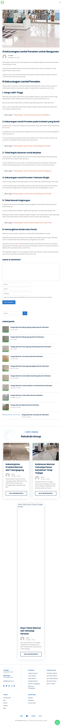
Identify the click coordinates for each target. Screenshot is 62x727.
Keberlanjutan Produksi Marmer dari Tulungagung (15, 467)
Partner (5, 703)
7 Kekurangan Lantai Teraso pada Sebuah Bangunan (32, 171)
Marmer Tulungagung (34, 684)
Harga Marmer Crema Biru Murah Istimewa (26, 395)
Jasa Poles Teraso (51, 681)
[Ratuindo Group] (2, 2)
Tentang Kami (7, 698)
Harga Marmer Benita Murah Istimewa (24, 405)
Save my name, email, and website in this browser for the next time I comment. (28, 297)
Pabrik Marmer (32, 678)
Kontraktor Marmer (52, 673)
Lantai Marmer (32, 676)
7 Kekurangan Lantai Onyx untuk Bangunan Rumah (32, 146)
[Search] (25, 313)
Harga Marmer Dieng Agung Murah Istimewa (27, 337)
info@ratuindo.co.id (8, 681)
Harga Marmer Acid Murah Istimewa (35, 415)
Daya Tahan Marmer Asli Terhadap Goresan (30, 631)
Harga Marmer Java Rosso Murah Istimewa (26, 356)
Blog (4, 708)
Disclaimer (31, 700)
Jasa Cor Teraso (51, 684)
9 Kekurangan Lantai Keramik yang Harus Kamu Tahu (32, 223)
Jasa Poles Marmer (52, 676)
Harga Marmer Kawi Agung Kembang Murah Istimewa (30, 347)
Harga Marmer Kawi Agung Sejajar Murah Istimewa (29, 366)
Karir (4, 700)
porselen (15, 244)
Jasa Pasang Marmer (52, 678)
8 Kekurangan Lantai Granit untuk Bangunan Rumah (32, 194)
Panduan (30, 698)
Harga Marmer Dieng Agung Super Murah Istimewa (29, 327)
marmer (7, 128)
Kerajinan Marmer (33, 673)
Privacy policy (32, 703)
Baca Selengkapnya (16, 493)
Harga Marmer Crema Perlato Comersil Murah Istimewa (31, 386)
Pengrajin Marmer (33, 681)
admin (11, 55)
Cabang (5, 705)
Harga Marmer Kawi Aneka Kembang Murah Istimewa (30, 376)
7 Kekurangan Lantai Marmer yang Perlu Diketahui (31, 115)
